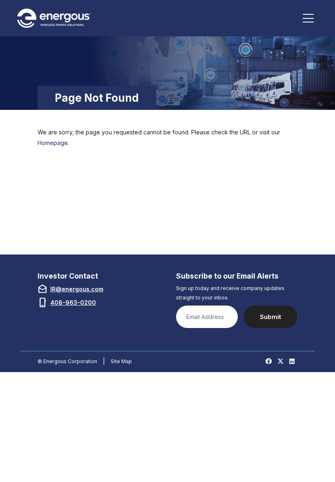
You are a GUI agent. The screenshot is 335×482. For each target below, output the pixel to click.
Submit (270, 317)
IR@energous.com (76, 289)
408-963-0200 (73, 302)
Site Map (121, 361)
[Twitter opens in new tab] (280, 361)
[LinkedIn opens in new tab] (291, 361)
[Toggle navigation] (308, 18)
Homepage (53, 142)
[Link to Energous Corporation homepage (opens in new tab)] (55, 18)
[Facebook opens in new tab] (269, 361)
